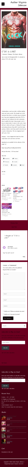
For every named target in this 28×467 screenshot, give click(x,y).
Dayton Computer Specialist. (17, 464)
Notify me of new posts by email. (12, 314)
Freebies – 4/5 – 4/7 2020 (8, 397)
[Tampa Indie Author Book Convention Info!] (7, 206)
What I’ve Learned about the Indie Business (6, 195)
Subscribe (5, 348)
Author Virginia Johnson (18, 4)
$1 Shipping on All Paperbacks (8, 399)
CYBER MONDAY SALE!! (7, 405)
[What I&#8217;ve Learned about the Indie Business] (7, 190)
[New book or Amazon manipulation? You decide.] (18, 190)
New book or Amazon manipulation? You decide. (18, 196)
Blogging (10, 54)
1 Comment (4, 54)
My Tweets (4, 363)
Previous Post (14, 223)
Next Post (14, 227)
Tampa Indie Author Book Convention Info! (6, 211)
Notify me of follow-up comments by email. (14, 311)
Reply (24, 257)
